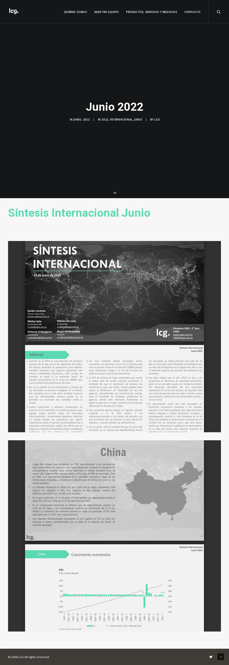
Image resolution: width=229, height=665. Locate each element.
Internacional (121, 119)
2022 (105, 119)
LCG (157, 119)
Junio (138, 119)
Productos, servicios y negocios (151, 12)
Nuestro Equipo (106, 12)
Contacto (192, 12)
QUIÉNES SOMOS (75, 12)
